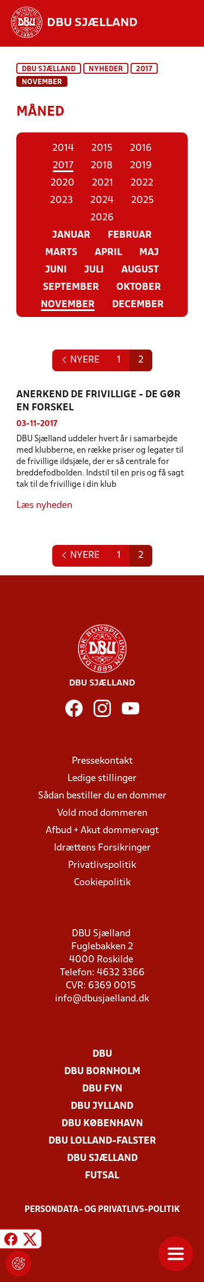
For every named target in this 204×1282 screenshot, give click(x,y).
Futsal (102, 1176)
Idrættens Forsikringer (102, 848)
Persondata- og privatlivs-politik (102, 1210)
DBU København (102, 1123)
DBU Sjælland (49, 69)
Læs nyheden (44, 505)
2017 (144, 69)
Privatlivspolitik (102, 865)
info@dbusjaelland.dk (102, 999)
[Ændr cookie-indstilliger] (18, 1264)
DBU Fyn (102, 1089)
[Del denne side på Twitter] (30, 1240)
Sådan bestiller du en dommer (102, 796)
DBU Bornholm (102, 1071)
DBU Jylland (102, 1106)
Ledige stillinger (102, 778)
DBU (102, 1054)
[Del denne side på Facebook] (10, 1240)
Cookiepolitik (102, 882)
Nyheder (106, 69)
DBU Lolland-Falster (102, 1141)
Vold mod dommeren (102, 813)
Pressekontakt (102, 761)
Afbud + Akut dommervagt (102, 830)
